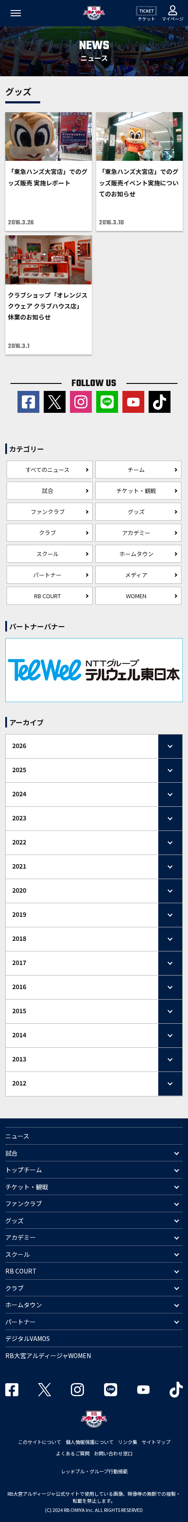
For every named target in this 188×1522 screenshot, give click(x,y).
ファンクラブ (48, 511)
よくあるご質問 (73, 1453)
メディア (136, 575)
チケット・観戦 (136, 490)
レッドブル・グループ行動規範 (94, 1471)
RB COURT (47, 596)
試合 (47, 490)
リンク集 (127, 1441)
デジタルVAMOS (27, 1338)
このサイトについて (39, 1441)
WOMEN (136, 596)
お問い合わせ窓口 (113, 1453)
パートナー (47, 575)
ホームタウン (136, 554)
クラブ (47, 533)
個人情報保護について (90, 1441)
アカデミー (136, 533)
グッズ (136, 511)
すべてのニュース (47, 469)
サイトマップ (156, 1441)
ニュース (17, 1136)
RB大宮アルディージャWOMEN (48, 1355)
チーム (136, 469)
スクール (47, 554)
